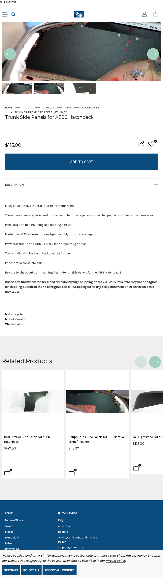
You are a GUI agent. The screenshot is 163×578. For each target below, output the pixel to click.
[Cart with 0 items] (155, 14)
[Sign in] (144, 14)
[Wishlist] (152, 143)
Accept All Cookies (60, 570)
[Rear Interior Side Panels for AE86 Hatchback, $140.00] (33, 401)
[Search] (13, 14)
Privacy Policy (115, 561)
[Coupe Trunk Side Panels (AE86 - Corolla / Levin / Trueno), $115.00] (97, 401)
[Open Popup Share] (141, 143)
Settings (11, 570)
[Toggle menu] (5, 14)
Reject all (31, 570)
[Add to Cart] (8, 472)
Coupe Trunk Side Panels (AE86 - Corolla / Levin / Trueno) (97, 439)
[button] (10, 54)
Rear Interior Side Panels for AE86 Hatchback (27, 439)
